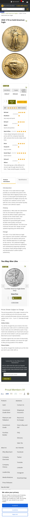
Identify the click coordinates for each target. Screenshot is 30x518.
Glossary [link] (20, 438)
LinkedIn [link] (20, 467)
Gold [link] (4, 405)
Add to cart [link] (18, 298)
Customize (15, 510)
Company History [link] (5, 466)
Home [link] (2, 13)
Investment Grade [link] (6, 426)
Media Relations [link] (7, 477)
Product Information (6, 180)
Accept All (15, 505)
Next (27, 286)
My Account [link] (15, 1)
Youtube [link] (20, 462)
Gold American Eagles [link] (12, 13)
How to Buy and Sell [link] (22, 426)
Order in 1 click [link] (22, 102)
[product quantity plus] (11, 298)
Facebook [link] (20, 452)
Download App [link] (21, 478)
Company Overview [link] (5, 458)
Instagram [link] (20, 473)
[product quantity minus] (8, 298)
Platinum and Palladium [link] (6, 419)
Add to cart (12, 102)
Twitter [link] (19, 457)
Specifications (23, 179)
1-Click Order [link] (14, 302)
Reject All (15, 514)
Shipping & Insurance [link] (20, 411)
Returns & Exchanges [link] (20, 419)
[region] (15, 504)
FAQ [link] (18, 433)
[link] (23, 2)
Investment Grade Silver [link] (6, 411)
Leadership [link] (6, 472)
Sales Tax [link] (20, 443)
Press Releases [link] (7, 482)
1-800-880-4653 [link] (22, 6)
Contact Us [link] (20, 405)
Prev (3, 286)
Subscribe (6, 379)
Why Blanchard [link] (7, 452)
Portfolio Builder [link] (5, 434)
